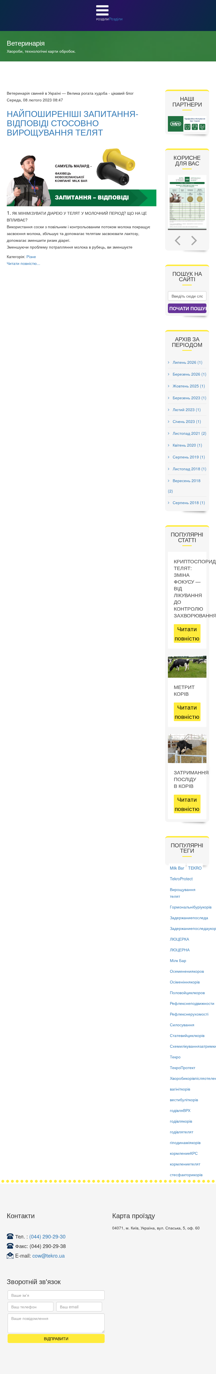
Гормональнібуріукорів (191, 907)
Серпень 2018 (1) (188, 502)
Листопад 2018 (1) (189, 468)
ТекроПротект (182, 1067)
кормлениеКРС (184, 1153)
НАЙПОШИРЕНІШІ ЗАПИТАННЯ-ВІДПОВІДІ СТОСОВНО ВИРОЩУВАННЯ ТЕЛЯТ (72, 122)
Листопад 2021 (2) (189, 433)
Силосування (182, 1024)
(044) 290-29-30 (47, 1236)
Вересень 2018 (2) (184, 486)
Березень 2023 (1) (189, 397)
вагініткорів (180, 1089)
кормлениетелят (185, 1164)
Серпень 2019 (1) (188, 457)
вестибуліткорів (184, 1099)
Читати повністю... (23, 263)
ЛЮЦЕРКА (179, 939)
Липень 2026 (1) (187, 362)
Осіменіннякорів (185, 982)
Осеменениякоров (187, 971)
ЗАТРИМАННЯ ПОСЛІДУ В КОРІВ (191, 778)
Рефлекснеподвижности (192, 1003)
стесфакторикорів (186, 1174)
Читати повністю (187, 633)
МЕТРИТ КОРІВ (184, 690)
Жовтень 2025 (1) (188, 386)
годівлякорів (181, 1121)
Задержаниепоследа (189, 917)
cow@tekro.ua (48, 1255)
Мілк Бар (178, 960)
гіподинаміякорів (185, 1142)
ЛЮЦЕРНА (180, 949)
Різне (31, 256)
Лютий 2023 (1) (186, 409)
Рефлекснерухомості (189, 1014)
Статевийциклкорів (187, 1035)
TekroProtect (181, 878)
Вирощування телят (182, 893)
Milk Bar (177, 868)
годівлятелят (181, 1131)
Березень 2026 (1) (189, 374)
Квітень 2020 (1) (187, 445)
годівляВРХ (180, 1110)
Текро (175, 1057)
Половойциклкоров (187, 992)
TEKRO (195, 868)
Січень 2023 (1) (186, 421)
